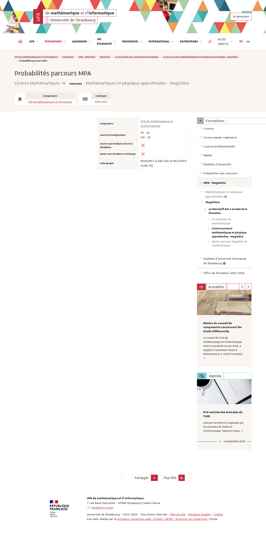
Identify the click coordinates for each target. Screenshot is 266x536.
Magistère (105, 56)
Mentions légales (199, 514)
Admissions (242, 16)
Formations (68, 56)
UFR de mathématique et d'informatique (36, 56)
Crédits (218, 514)
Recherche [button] (130, 41)
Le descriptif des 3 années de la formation (137, 56)
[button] (210, 41)
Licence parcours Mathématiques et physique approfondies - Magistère (200, 56)
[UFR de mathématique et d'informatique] (38, 16)
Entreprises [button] (189, 41)
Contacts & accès (102, 507)
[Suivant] (248, 287)
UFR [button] (31, 41)
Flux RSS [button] (170, 477)
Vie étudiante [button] (104, 41)
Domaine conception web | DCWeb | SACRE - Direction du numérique (162, 519)
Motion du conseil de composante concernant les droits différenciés (222, 327)
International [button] (159, 41)
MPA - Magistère (86, 56)
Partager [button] (142, 477)
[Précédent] (242, 287)
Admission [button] (79, 41)
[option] (224, 328)
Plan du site (177, 514)
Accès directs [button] (223, 41)
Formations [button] (53, 41)
